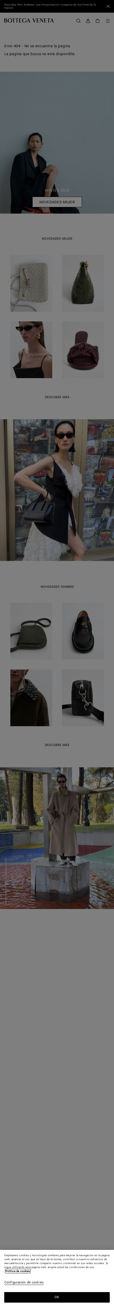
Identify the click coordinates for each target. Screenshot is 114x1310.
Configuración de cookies (24, 1283)
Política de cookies (18, 1271)
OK (57, 1297)
